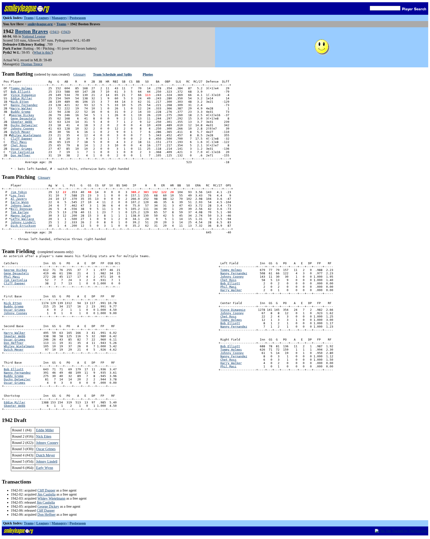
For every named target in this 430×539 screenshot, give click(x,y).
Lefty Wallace (22, 219)
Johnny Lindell (23, 222)
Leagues (42, 18)
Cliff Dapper (21, 138)
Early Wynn (20, 202)
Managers (59, 18)
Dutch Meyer (20, 132)
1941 (54, 32)
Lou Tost (18, 195)
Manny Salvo (20, 215)
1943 (65, 32)
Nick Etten (20, 101)
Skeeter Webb (21, 122)
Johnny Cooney (22, 128)
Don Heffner (20, 155)
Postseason (77, 18)
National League (33, 36)
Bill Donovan (21, 209)
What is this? (43, 52)
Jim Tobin (19, 192)
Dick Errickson (23, 225)
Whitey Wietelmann (26, 135)
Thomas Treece (32, 64)
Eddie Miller (21, 98)
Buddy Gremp (20, 111)
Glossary (79, 74)
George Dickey (22, 115)
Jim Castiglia (22, 152)
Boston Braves (31, 31)
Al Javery (19, 198)
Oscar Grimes (21, 148)
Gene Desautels (23, 118)
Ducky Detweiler (24, 125)
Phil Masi (19, 142)
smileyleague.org (40, 24)
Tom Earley (20, 212)
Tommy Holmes (21, 88)
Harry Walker (21, 108)
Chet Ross (19, 145)
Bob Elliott (20, 91)
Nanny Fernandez (24, 105)
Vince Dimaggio (23, 95)
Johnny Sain (20, 205)
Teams (29, 18)
